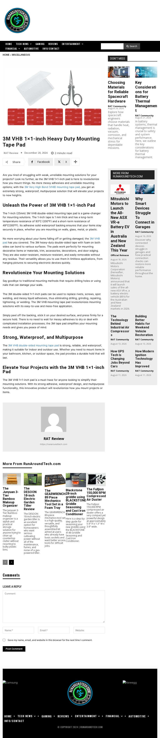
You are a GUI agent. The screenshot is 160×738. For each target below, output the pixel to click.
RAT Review (11, 153)
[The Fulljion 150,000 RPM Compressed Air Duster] (96, 479)
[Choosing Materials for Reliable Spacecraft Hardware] (119, 72)
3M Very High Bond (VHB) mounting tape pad (52, 187)
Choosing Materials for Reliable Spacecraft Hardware (118, 92)
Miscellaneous (21, 54)
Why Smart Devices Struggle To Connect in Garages (144, 213)
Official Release (120, 255)
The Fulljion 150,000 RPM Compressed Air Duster (96, 494)
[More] (75, 162)
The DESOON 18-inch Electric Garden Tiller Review (30, 499)
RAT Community (117, 106)
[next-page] (11, 562)
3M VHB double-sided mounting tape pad (33, 345)
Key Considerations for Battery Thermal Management (146, 96)
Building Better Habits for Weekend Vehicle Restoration (144, 325)
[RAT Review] (53, 419)
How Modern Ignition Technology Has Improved (144, 358)
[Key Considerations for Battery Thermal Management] (146, 72)
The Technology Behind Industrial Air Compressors (120, 325)
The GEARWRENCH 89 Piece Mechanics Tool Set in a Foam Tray (55, 499)
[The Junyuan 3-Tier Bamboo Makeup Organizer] (12, 479)
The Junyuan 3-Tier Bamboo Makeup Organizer (11, 497)
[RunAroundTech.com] (17, 20)
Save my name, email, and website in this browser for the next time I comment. (50, 640)
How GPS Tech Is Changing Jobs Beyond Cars (120, 358)
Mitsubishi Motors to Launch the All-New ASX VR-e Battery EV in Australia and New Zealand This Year (120, 225)
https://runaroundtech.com (53, 444)
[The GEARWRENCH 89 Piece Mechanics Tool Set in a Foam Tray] (55, 480)
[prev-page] (5, 562)
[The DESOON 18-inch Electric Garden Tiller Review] (33, 479)
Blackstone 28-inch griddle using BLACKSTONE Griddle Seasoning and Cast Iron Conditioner (76, 502)
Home (6, 54)
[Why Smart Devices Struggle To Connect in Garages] (145, 189)
